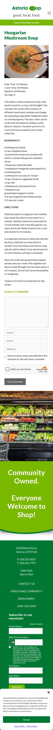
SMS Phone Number (19, 637)
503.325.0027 (28, 559)
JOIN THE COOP (26, 606)
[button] (48, 692)
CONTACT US (26, 583)
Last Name (14, 676)
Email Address (15, 626)
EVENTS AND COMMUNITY (26, 591)
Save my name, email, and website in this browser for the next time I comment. (27, 357)
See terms (21, 663)
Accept (26, 719)
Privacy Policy (19, 726)
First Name (14, 666)
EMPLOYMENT (26, 598)
